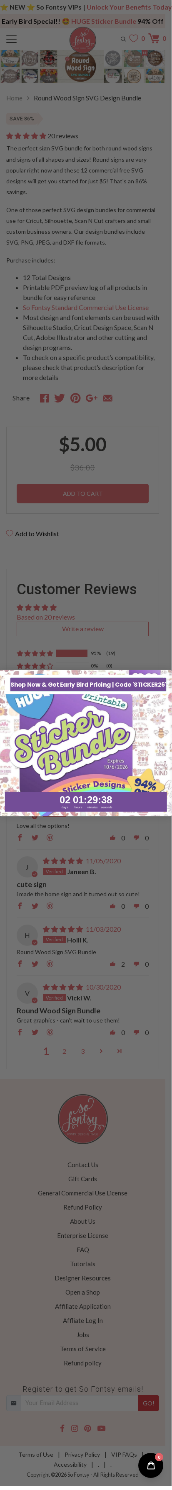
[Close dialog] (165, 676)
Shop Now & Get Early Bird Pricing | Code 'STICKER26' (88, 684)
